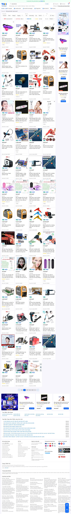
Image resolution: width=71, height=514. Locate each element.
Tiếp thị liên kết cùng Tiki (22, 453)
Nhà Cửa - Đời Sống (47, 479)
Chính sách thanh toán (35, 452)
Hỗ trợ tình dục (10, 507)
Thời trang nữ (18, 478)
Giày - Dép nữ (19, 493)
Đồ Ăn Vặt (33, 508)
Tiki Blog (19, 444)
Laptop (39, 494)
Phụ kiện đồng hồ (34, 488)
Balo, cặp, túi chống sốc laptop (36, 480)
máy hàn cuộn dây (16, 415)
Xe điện (53, 505)
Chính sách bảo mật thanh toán (23, 447)
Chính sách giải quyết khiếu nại (23, 449)
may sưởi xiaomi (63, 508)
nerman (49, 472)
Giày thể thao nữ (66, 492)
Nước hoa (5, 507)
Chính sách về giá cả (34, 448)
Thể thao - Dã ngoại (48, 481)
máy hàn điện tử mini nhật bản (30, 414)
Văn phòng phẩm (52, 510)
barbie (17, 472)
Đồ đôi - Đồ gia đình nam (23, 488)
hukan (10, 473)
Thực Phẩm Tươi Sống (6, 486)
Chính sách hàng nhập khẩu (6, 454)
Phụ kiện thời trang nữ (33, 483)
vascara (3, 472)
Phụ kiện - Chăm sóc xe (48, 505)
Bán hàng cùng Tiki (34, 444)
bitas (68, 472)
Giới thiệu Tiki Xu (20, 452)
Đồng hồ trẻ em (40, 488)
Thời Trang (52, 479)
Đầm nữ (20, 479)
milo (32, 472)
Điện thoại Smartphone (6, 497)
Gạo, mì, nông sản (7, 490)
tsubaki (16, 473)
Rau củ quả (5, 488)
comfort (66, 472)
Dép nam (21, 501)
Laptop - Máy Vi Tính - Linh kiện (36, 490)
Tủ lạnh (61, 480)
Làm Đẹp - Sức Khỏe (6, 500)
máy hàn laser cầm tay (40, 414)
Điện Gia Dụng (5, 510)
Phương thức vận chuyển (6, 449)
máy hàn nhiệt (60, 414)
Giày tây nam (23, 500)
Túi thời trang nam (19, 508)
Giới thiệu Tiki (20, 443)
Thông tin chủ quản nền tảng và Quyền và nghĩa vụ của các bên (37, 460)
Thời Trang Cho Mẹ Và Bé (6, 479)
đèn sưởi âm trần (62, 511)
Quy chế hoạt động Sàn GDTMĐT (36, 443)
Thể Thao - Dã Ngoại (62, 484)
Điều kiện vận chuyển (21, 456)
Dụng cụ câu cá (62, 489)
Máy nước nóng (64, 482)
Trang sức (31, 487)
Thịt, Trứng (7, 487)
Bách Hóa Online (33, 504)
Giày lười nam (18, 500)
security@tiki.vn (10, 457)
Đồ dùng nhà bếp (5, 511)
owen (19, 472)
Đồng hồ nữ (35, 487)
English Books (49, 511)
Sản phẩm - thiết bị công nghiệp (50, 485)
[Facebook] (59, 443)
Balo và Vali (32, 478)
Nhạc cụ (37, 501)
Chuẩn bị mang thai (7, 484)
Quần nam (22, 486)
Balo (31, 479)
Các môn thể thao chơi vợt (64, 491)
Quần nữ (23, 479)
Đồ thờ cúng (34, 501)
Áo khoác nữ (24, 480)
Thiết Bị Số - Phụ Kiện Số (49, 489)
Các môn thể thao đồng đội (64, 490)
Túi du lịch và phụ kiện (35, 479)
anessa (55, 472)
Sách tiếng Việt (46, 510)
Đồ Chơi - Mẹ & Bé (5, 478)
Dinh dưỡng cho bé (7, 482)
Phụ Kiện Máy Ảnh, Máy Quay (62, 497)
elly (30, 472)
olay (60, 472)
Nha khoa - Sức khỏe (50, 501)
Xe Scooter (52, 506)
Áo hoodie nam (20, 487)
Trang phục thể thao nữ (61, 486)
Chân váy (22, 481)
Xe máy (47, 506)
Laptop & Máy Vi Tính (51, 484)
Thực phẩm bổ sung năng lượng (64, 493)
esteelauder (9, 472)
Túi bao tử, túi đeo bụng (24, 510)
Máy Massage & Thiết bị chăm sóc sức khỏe (8, 504)
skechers (34, 472)
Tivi (60, 482)
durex (24, 472)
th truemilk (13, 472)
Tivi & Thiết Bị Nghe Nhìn (49, 486)
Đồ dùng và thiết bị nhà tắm (36, 499)
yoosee (58, 472)
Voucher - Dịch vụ (47, 497)
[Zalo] (64, 443)
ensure (22, 472)
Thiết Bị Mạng (35, 493)
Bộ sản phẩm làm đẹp (8, 508)
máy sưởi (59, 505)
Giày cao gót (18, 494)
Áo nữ (17, 479)
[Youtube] (61, 443)
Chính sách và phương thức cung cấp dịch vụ (37, 455)
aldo (37, 472)
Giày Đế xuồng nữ (22, 497)
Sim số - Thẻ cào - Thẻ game (52, 502)
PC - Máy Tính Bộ (34, 494)
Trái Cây (3, 487)
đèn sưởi (63, 505)
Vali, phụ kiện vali (40, 480)
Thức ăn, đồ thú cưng (7, 493)
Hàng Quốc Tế (47, 478)
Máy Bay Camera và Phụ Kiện (64, 502)
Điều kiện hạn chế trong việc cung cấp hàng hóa (37, 450)
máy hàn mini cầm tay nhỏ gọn (7, 414)
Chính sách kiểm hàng (5, 450)
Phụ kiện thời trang (33, 482)
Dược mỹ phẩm (11, 508)
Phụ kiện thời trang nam (36, 484)
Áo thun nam (18, 486)
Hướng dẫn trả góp (5, 453)
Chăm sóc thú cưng (33, 505)
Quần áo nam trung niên (22, 490)
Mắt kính (38, 483)
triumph (40, 472)
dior (6, 472)
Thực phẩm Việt (10, 488)
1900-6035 (7, 443)
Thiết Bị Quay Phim (64, 501)
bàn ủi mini (26, 415)
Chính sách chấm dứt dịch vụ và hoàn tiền (37, 457)
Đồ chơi (12, 479)
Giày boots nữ (20, 496)
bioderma (27, 472)
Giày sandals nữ (21, 495)
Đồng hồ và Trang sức (34, 486)
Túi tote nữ (22, 506)
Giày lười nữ (24, 496)
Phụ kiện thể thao (64, 487)
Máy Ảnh (66, 502)
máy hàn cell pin (50, 414)
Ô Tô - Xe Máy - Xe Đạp (48, 504)
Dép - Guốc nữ (23, 494)
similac (63, 472)
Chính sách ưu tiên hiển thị (35, 453)
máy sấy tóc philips (65, 506)
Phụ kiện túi (26, 506)
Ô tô (49, 506)
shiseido (3, 473)
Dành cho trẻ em (7, 492)
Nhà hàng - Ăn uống (49, 500)
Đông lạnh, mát (8, 489)
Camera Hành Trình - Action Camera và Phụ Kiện (64, 499)
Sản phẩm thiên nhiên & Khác (7, 505)
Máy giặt (61, 481)
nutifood (43, 472)
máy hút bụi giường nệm (64, 509)
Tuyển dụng (20, 445)
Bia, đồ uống (6, 491)
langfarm (7, 473)
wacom (52, 472)
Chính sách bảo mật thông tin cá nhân (24, 448)
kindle (46, 472)
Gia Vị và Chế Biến (35, 507)
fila (14, 473)
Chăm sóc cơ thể (7, 503)
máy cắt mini (38, 415)
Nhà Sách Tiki (47, 509)
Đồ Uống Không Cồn (36, 509)
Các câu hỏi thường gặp (6, 445)
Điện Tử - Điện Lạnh (62, 478)
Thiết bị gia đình (10, 511)
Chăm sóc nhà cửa (8, 494)
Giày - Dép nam (19, 499)
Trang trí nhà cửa (32, 497)
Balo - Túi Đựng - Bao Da (64, 499)
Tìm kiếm (46, 3)
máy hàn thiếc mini (16, 414)
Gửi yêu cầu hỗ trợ (5, 446)
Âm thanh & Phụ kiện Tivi (62, 479)
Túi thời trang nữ (19, 504)
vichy (12, 473)
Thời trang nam (19, 484)
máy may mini (4, 415)
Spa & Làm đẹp (50, 499)
